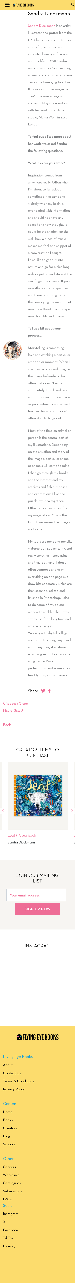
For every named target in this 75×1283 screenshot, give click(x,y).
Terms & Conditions (18, 1081)
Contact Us (12, 1073)
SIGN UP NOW (38, 908)
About (8, 1064)
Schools (9, 1144)
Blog (6, 1136)
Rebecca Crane (16, 703)
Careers (9, 1166)
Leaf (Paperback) (22, 835)
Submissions (12, 1191)
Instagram (10, 1213)
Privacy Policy (14, 1089)
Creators (10, 1128)
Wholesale (11, 1174)
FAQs (7, 1199)
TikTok (8, 1237)
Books (8, 1119)
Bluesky (9, 1246)
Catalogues (12, 1182)
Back (7, 724)
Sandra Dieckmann (49, 13)
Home (7, 1111)
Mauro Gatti (12, 710)
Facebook (11, 1229)
